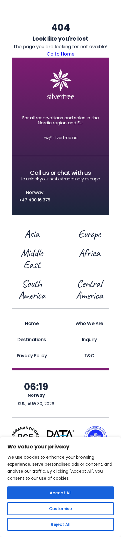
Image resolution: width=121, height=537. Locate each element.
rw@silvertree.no (61, 138)
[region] (60, 487)
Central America (89, 289)
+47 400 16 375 (34, 200)
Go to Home (61, 54)
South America (31, 289)
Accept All (61, 493)
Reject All (60, 524)
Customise (60, 509)
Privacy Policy (32, 355)
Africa (89, 253)
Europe (89, 234)
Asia (31, 234)
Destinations (31, 339)
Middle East (32, 258)
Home (31, 323)
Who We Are (89, 323)
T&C (89, 355)
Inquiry (89, 339)
